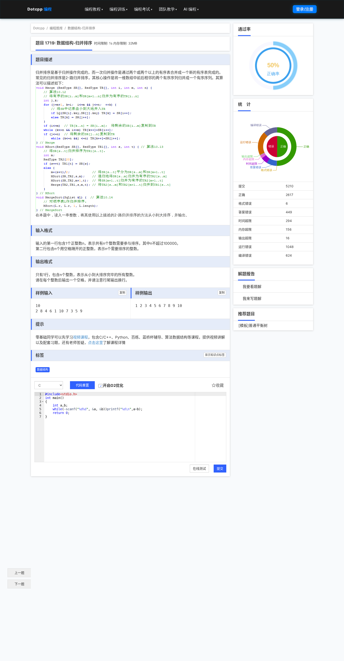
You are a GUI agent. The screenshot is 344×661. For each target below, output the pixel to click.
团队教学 (168, 9)
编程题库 (56, 28)
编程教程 (94, 9)
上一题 (19, 573)
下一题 (19, 584)
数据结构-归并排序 (81, 28)
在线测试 (199, 468)
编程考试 (143, 9)
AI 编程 (191, 9)
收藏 (220, 385)
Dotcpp (39, 9)
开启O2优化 (113, 385)
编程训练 (119, 9)
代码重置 (82, 385)
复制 (122, 292)
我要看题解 (252, 286)
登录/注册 (304, 9)
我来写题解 (252, 298)
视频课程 (80, 337)
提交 (220, 468)
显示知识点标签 (215, 355)
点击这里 (95, 342)
